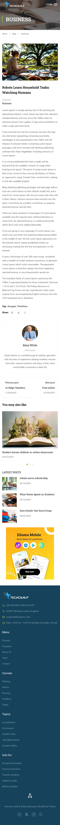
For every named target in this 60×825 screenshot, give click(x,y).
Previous (4, 62)
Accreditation (8, 722)
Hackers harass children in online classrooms (27, 452)
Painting (6, 681)
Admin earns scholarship (34, 478)
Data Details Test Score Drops (36, 510)
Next (55, 62)
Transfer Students (10, 775)
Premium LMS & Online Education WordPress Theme (30, 806)
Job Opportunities (11, 740)
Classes (6, 640)
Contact (6, 663)
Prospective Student (12, 763)
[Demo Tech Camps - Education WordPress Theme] (13, 4)
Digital (5, 704)
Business (25, 34)
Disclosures (8, 728)
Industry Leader (9, 780)
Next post (50, 382)
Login (49, 4)
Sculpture (6, 699)
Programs (7, 646)
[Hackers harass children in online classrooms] (30, 429)
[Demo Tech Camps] (15, 595)
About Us (6, 652)
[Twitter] (18, 312)
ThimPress (22, 306)
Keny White (30, 345)
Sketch (5, 687)
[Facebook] (12, 312)
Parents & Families (11, 769)
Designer (12, 306)
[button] (27, 464)
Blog (14, 34)
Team (5, 658)
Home (4, 34)
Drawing (6, 693)
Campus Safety (9, 745)
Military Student (9, 786)
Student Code (8, 734)
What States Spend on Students (37, 494)
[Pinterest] (25, 312)
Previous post (12, 382)
